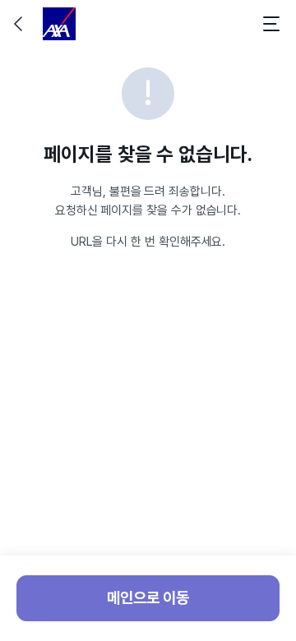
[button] (20, 24)
